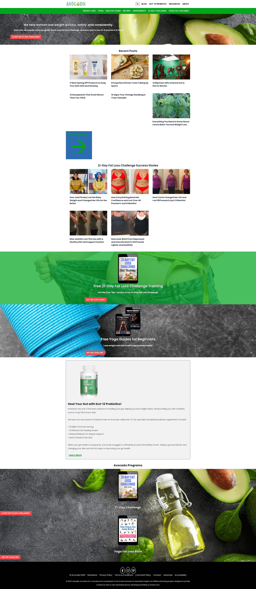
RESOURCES (174, 4)
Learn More (75, 455)
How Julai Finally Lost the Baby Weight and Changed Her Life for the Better (88, 200)
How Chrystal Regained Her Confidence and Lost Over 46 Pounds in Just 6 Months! (126, 200)
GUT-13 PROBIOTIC (158, 4)
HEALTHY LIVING (113, 10)
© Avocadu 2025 (77, 575)
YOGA (101, 10)
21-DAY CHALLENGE (157, 10)
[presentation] (88, 67)
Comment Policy (143, 575)
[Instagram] (128, 570)
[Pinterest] (133, 570)
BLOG (144, 4)
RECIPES (126, 10)
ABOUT (185, 4)
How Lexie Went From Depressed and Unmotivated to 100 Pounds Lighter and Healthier (127, 242)
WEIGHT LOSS (89, 10)
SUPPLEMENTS (139, 10)
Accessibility (180, 575)
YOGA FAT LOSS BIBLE (179, 10)
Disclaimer (92, 575)
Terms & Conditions (124, 575)
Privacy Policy (106, 575)
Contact (157, 575)
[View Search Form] (138, 4)
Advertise (168, 575)
